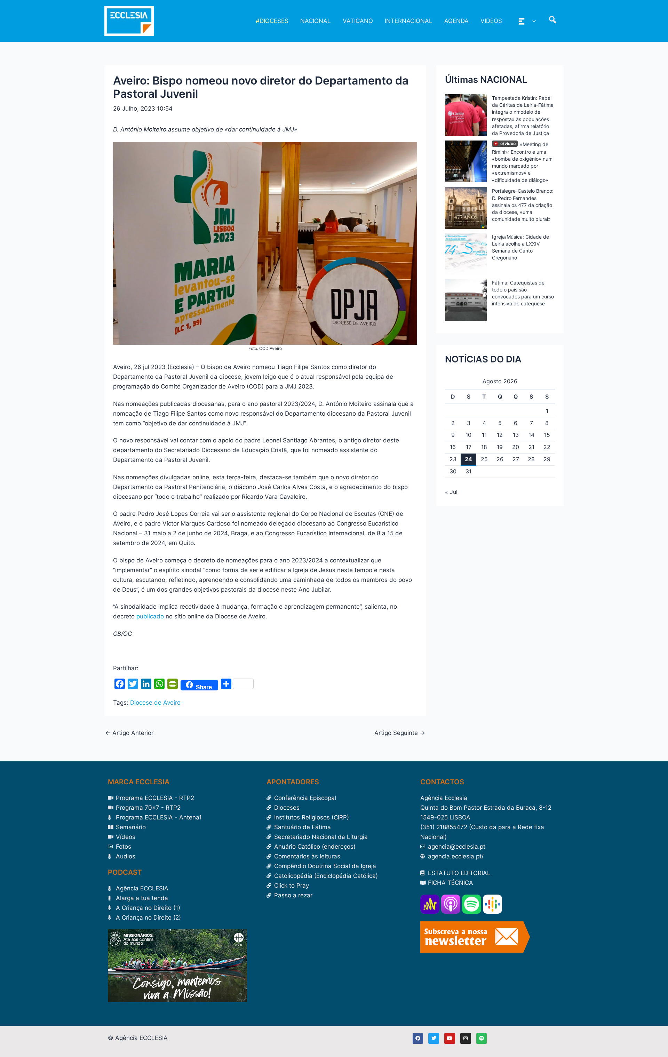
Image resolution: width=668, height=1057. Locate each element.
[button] (532, 21)
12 (500, 434)
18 (484, 446)
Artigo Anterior (129, 733)
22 (546, 446)
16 (453, 446)
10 (468, 434)
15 (547, 434)
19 (500, 446)
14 (531, 434)
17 (468, 446)
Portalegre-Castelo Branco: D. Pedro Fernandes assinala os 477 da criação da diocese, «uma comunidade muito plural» (523, 205)
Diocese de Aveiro (155, 702)
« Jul (451, 491)
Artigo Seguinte (399, 733)
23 (453, 459)
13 (516, 434)
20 (515, 446)
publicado (150, 616)
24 (468, 459)
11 (484, 434)
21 (531, 446)
